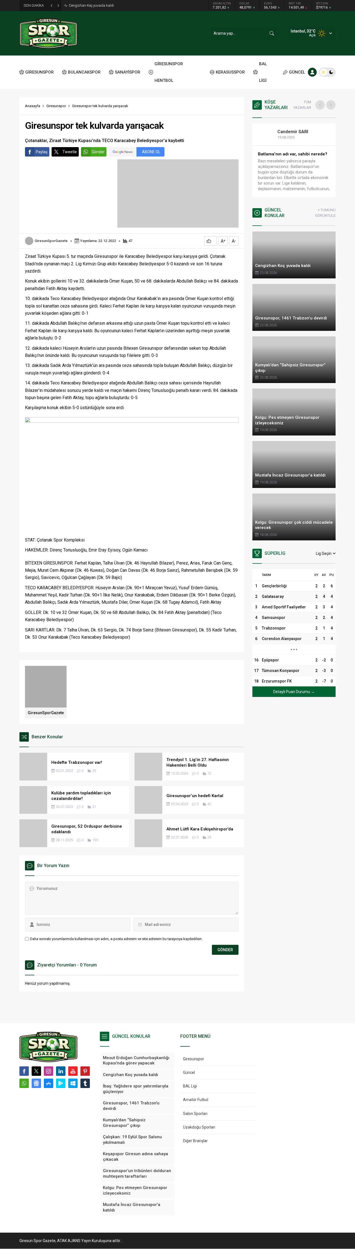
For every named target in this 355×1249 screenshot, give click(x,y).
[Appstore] (48, 1083)
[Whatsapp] (24, 1083)
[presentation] (320, 105)
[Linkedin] (60, 1071)
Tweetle (69, 152)
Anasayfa (32, 106)
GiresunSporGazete (51, 241)
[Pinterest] (85, 1071)
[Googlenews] (36, 1083)
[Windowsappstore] (73, 1083)
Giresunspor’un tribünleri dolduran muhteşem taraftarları (292, 157)
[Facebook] (24, 1071)
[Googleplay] (60, 1083)
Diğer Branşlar (195, 1141)
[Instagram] (48, 1071)
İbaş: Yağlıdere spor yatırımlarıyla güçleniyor (104, 5)
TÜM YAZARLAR (302, 105)
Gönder (98, 152)
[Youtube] (73, 1071)
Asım (288, 131)
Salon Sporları (195, 1113)
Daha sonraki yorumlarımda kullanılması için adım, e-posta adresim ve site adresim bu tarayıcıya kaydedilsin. (116, 939)
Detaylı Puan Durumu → (294, 691)
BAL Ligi (190, 1086)
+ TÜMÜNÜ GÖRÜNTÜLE (325, 213)
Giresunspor (56, 106)
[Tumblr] (85, 1083)
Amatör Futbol (195, 1099)
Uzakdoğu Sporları (199, 1127)
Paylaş (41, 152)
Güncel (189, 1072)
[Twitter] (36, 1071)
